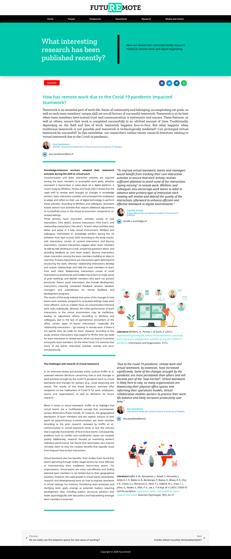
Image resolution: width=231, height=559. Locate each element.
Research (146, 18)
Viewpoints (95, 18)
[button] (162, 83)
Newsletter (121, 18)
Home (50, 18)
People (71, 18)
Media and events (174, 18)
